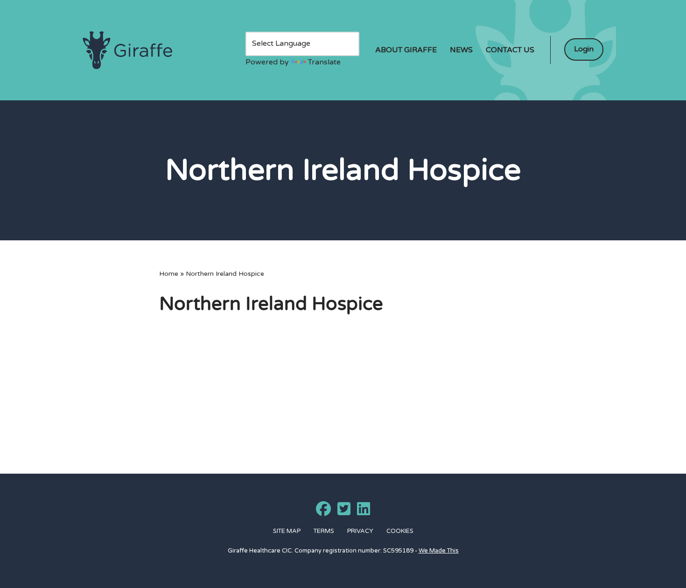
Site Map (287, 531)
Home (168, 274)
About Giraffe (406, 50)
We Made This (439, 550)
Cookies (399, 531)
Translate (324, 62)
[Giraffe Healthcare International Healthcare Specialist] (127, 50)
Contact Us (510, 50)
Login (584, 49)
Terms (324, 531)
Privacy (360, 531)
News (461, 50)
